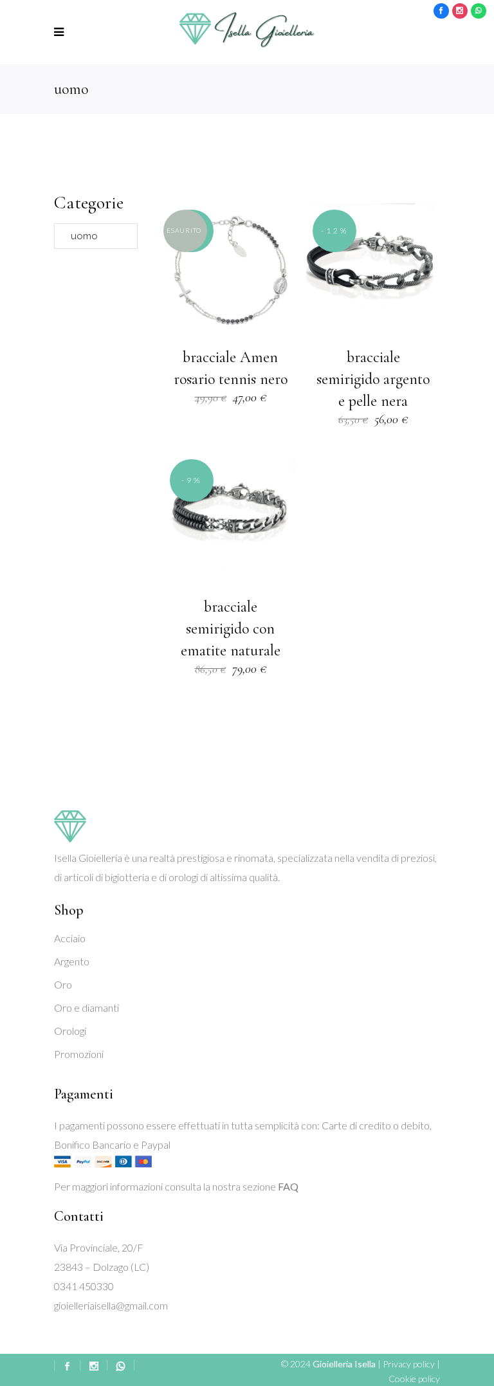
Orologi (70, 1031)
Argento (71, 961)
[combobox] (96, 236)
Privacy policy (409, 1363)
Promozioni (79, 1054)
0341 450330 (84, 1286)
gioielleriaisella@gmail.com (111, 1305)
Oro (63, 984)
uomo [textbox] (80, 236)
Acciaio (70, 938)
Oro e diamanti (86, 1007)
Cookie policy (414, 1378)
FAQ (288, 1186)
